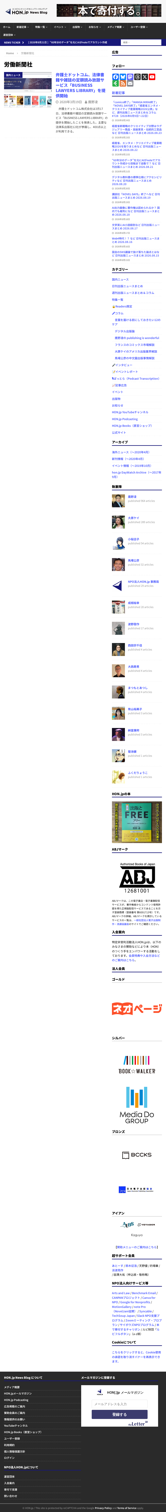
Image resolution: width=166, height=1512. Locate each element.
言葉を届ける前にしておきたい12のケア (136, 322)
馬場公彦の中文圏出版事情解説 (133, 358)
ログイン (9, 1458)
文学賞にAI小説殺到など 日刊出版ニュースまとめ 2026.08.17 (136, 226)
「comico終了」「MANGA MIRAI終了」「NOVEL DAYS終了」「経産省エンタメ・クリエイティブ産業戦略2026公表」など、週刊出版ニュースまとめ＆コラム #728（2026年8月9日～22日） (136, 109)
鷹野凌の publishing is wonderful (135, 338)
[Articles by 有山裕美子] (118, 717)
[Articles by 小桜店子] (118, 547)
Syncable (145, 1311)
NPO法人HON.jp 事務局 (143, 582)
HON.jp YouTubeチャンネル (130, 412)
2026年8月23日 (122, 137)
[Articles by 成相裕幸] (118, 611)
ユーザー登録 (138, 27)
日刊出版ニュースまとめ (127, 286)
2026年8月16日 (122, 246)
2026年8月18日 (122, 219)
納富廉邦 (133, 730)
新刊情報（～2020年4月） (129, 459)
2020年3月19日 (71, 101)
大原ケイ (133, 518)
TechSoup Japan (123, 1316)
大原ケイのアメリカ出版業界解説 (134, 351)
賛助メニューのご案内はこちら (137, 1247)
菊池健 (132, 751)
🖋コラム (117, 313)
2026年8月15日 (122, 260)
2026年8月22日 (122, 154)
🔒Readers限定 (122, 306)
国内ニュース (120, 279)
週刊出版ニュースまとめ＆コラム (133, 293)
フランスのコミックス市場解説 (133, 345)
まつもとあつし (138, 688)
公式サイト (119, 432)
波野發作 (133, 624)
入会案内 (9, 1483)
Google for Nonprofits (135, 1302)
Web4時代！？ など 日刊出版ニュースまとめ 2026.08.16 (136, 240)
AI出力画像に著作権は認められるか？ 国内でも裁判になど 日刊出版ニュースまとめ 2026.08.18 (136, 211)
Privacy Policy (103, 1508)
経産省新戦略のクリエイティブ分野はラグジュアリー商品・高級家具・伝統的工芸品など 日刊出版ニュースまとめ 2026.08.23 (137, 129)
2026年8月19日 (122, 202)
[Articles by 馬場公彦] (118, 569)
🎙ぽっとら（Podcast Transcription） (136, 378)
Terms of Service (126, 1508)
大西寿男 (133, 666)
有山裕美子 (135, 709)
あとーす (117, 1266)
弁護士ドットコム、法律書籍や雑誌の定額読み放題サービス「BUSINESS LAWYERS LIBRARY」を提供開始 (80, 85)
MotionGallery (122, 1307)
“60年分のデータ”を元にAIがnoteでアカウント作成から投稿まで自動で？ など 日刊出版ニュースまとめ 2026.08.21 (136, 163)
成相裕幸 (133, 603)
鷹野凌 (93, 101)
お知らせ (93, 27)
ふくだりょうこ (138, 773)
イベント (59, 27)
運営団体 (8, 34)
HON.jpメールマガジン (18, 1393)
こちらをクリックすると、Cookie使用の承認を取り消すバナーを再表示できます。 (136, 1356)
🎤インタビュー (122, 365)
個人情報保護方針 (14, 1451)
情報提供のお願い (14, 1419)
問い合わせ (10, 1496)
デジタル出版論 (123, 331)
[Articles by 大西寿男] (118, 675)
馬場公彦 (133, 560)
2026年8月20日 (122, 188)
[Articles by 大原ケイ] (118, 526)
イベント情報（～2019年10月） (132, 466)
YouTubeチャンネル (16, 1425)
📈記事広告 (119, 385)
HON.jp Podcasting (125, 419)
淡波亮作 (117, 1270)
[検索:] (141, 42)
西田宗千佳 (135, 645)
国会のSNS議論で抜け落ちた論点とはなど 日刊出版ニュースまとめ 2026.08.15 (135, 253)
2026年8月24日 (122, 120)
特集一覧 (40, 27)
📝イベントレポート (125, 372)
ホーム (6, 27)
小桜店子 (133, 539)
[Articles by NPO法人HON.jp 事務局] (118, 590)
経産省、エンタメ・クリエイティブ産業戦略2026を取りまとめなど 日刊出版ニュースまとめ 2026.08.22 (137, 146)
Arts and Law (121, 1293)
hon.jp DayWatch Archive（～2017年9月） (136, 474)
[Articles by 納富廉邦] (118, 738)
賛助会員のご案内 (14, 1413)
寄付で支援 (10, 1489)
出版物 (76, 27)
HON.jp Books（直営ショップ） (132, 426)
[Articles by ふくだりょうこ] (118, 781)
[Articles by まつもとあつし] (118, 696)
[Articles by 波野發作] (118, 632)
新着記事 (21, 27)
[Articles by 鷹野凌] (118, 505)
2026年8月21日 (122, 171)
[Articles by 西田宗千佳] (118, 654)
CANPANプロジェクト (126, 1298)
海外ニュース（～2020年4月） (131, 452)
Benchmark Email (144, 1293)
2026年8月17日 (122, 232)
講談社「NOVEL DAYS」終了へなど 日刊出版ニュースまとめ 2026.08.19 (136, 195)
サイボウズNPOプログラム (137, 1325)
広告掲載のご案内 (14, 1406)
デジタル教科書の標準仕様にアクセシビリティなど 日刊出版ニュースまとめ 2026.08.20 (137, 180)
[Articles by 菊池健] (118, 760)
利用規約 (9, 1445)
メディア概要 (114, 27)
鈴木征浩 (131, 1266)
